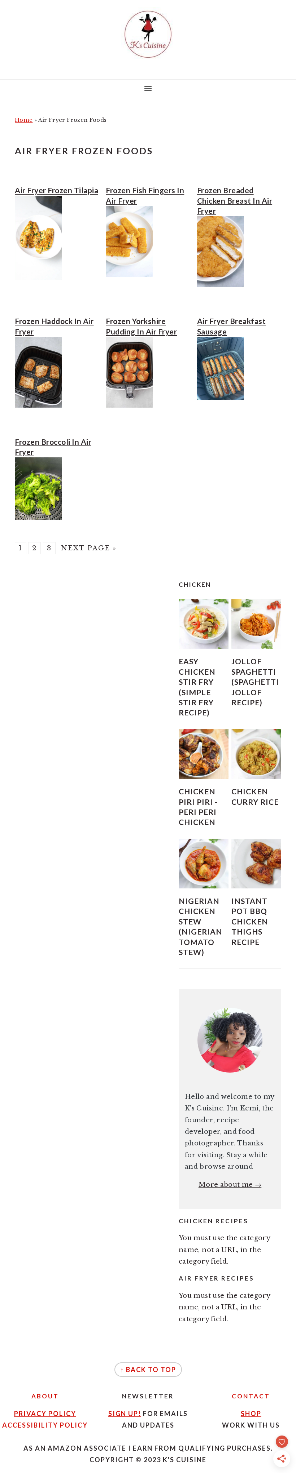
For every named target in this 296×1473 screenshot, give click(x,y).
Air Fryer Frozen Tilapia (56, 190)
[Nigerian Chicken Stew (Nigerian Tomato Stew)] (203, 863)
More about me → (230, 1185)
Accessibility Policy (45, 1425)
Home (23, 120)
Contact (251, 1396)
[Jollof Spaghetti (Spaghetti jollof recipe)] (256, 624)
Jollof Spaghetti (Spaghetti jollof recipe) (255, 682)
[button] (203, 624)
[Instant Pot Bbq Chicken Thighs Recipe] (256, 863)
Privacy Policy (45, 1413)
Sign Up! (124, 1413)
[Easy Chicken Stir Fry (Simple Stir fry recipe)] (203, 624)
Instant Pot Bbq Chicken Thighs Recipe (249, 921)
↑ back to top (148, 1370)
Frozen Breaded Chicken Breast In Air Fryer (235, 200)
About (45, 1396)
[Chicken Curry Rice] (256, 754)
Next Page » (89, 548)
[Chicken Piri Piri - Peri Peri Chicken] (203, 754)
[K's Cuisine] (148, 61)
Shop (251, 1413)
